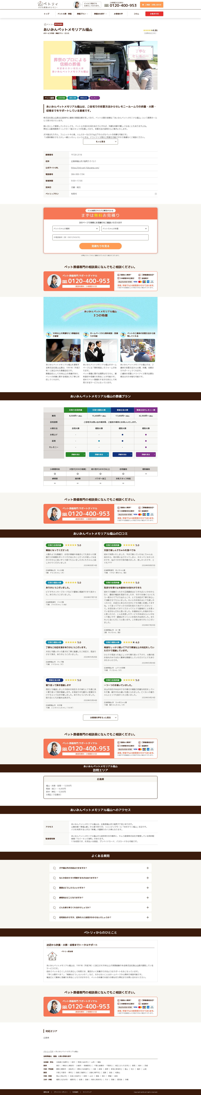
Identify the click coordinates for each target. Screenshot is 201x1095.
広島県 (46, 1037)
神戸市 (96, 1072)
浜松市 (71, 1069)
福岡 (58, 1079)
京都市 (82, 1072)
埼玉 (117, 1065)
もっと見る (100, 141)
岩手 (73, 1062)
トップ (46, 14)
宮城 (79, 1062)
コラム (136, 14)
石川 (132, 1069)
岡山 (58, 1076)
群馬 (133, 1065)
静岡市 (63, 1069)
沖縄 (126, 1079)
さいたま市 (124, 1065)
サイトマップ (87, 1092)
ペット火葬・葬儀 (65, 14)
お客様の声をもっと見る (100, 717)
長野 (106, 1069)
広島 (71, 1076)
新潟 (112, 1069)
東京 (58, 1065)
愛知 (79, 1069)
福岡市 (72, 1079)
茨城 (146, 1065)
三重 (94, 1069)
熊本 (93, 1079)
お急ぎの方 (154, 14)
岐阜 (100, 1069)
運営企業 (46, 1092)
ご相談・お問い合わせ (153, 5)
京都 (77, 1072)
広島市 (77, 1076)
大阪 (58, 1072)
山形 (93, 1062)
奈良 (110, 1072)
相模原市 (87, 1065)
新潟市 (118, 1069)
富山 (126, 1069)
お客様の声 (118, 14)
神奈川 (64, 1065)
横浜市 (71, 1065)
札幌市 (65, 1062)
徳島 (97, 1076)
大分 (106, 1079)
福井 (138, 1069)
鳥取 (85, 1076)
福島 (99, 1062)
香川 (103, 1076)
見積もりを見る (100, 246)
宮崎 (112, 1079)
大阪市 (63, 1072)
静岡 (58, 1069)
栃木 (140, 1065)
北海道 (58, 1062)
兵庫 (91, 1072)
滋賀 (104, 1072)
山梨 (144, 1069)
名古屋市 (85, 1069)
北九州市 (64, 1079)
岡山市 (63, 1076)
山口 (91, 1076)
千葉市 (108, 1065)
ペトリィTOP (48, 1051)
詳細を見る (76, 454)
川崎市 (78, 1065)
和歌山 (117, 1072)
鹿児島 (119, 1079)
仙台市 (84, 1062)
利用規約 (75, 1092)
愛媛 (109, 1076)
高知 (116, 1076)
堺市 (70, 1072)
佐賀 (80, 1079)
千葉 (95, 1065)
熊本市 (98, 1079)
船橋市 (101, 1065)
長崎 (86, 1079)
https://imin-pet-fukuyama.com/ (85, 167)
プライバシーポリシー (61, 1092)
